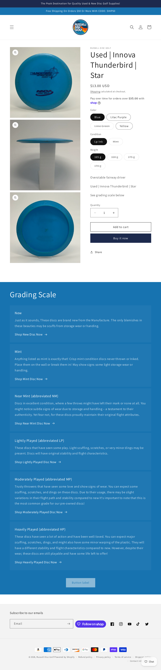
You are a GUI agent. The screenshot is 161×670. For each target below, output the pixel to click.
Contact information (140, 661)
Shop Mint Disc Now (29, 379)
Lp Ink (98, 141)
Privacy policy (103, 657)
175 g (133, 158)
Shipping (95, 91)
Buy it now (120, 238)
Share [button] (98, 252)
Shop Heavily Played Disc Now (36, 562)
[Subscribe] (68, 623)
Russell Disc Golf (45, 657)
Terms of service (123, 657)
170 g (99, 166)
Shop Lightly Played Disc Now (35, 462)
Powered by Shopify (64, 657)
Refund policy (85, 657)
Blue (97, 117)
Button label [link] (80, 582)
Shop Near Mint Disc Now (32, 423)
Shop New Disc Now (28, 334)
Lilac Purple (119, 117)
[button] (11, 27)
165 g (97, 157)
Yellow (124, 126)
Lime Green (104, 127)
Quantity (95, 205)
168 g (116, 158)
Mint (118, 142)
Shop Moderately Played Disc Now (39, 512)
